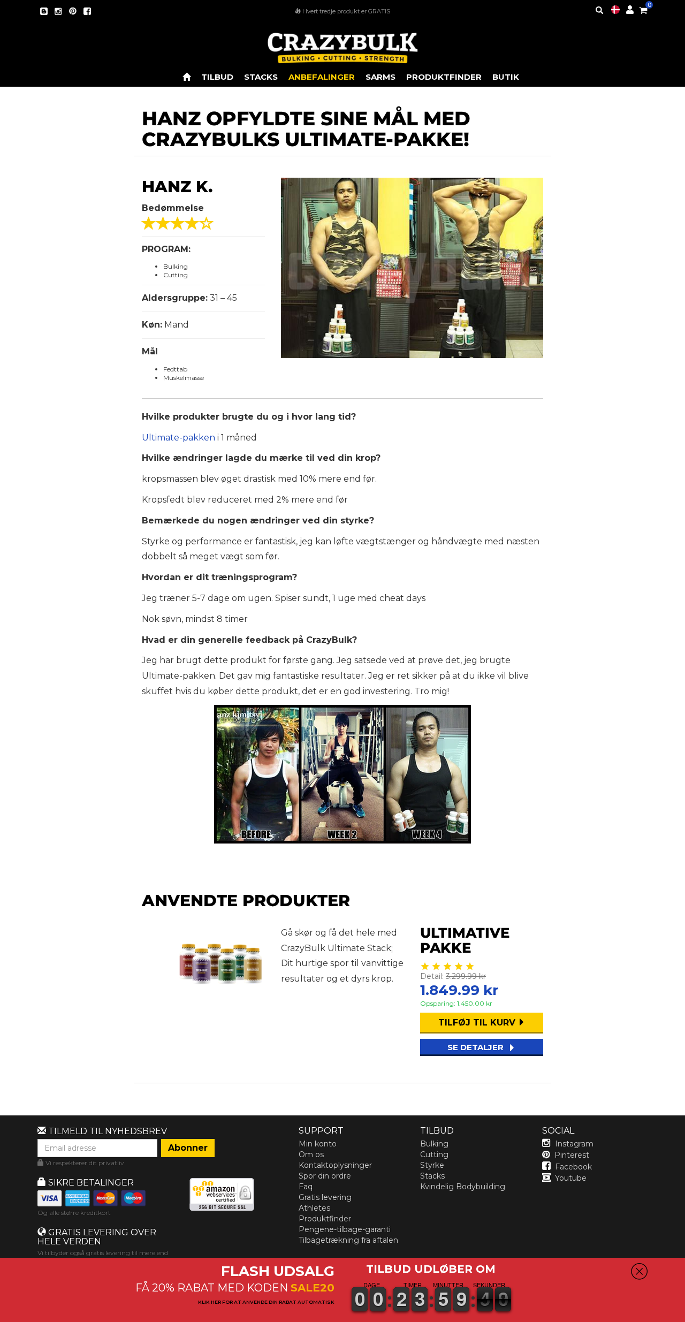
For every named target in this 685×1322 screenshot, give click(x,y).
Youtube (571, 1178)
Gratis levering (325, 1197)
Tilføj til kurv (478, 1022)
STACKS (261, 77)
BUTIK (505, 77)
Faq (306, 1186)
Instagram (574, 1144)
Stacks (432, 1176)
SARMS (380, 77)
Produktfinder (444, 77)
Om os (311, 1154)
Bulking (434, 1144)
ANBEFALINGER (321, 77)
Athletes (314, 1208)
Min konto (318, 1144)
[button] (684, 1314)
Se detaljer (476, 1047)
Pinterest (571, 1155)
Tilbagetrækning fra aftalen (348, 1240)
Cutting (434, 1154)
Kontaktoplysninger (335, 1165)
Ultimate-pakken (178, 437)
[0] (643, 8)
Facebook (573, 1167)
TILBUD (217, 77)
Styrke (432, 1165)
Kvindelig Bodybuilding (462, 1186)
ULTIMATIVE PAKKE (464, 940)
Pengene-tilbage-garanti (345, 1229)
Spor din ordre (325, 1176)
